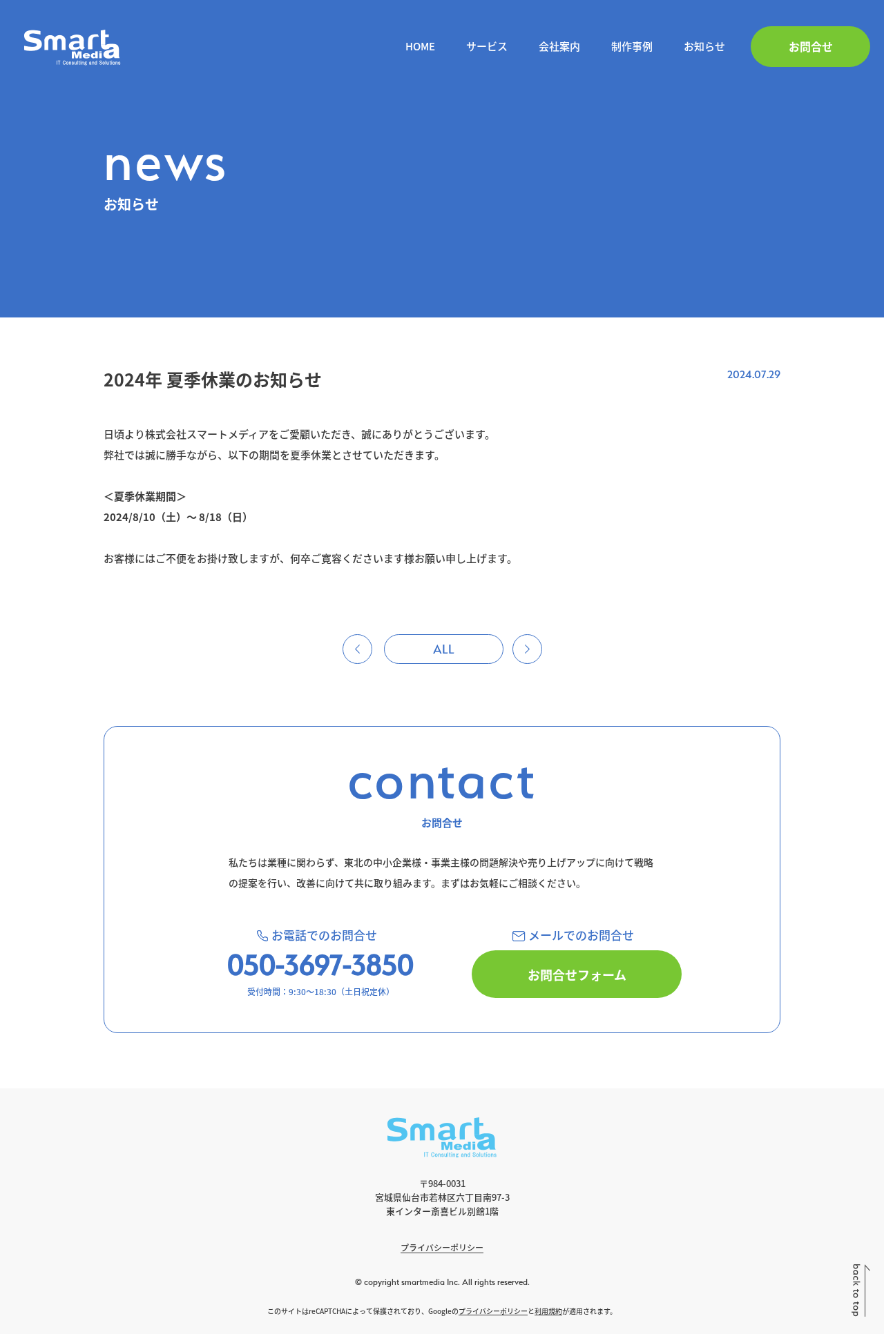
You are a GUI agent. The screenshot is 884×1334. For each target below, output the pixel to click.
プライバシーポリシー (442, 1247)
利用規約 (548, 1311)
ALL (443, 649)
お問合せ (811, 46)
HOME (420, 46)
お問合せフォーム (577, 974)
